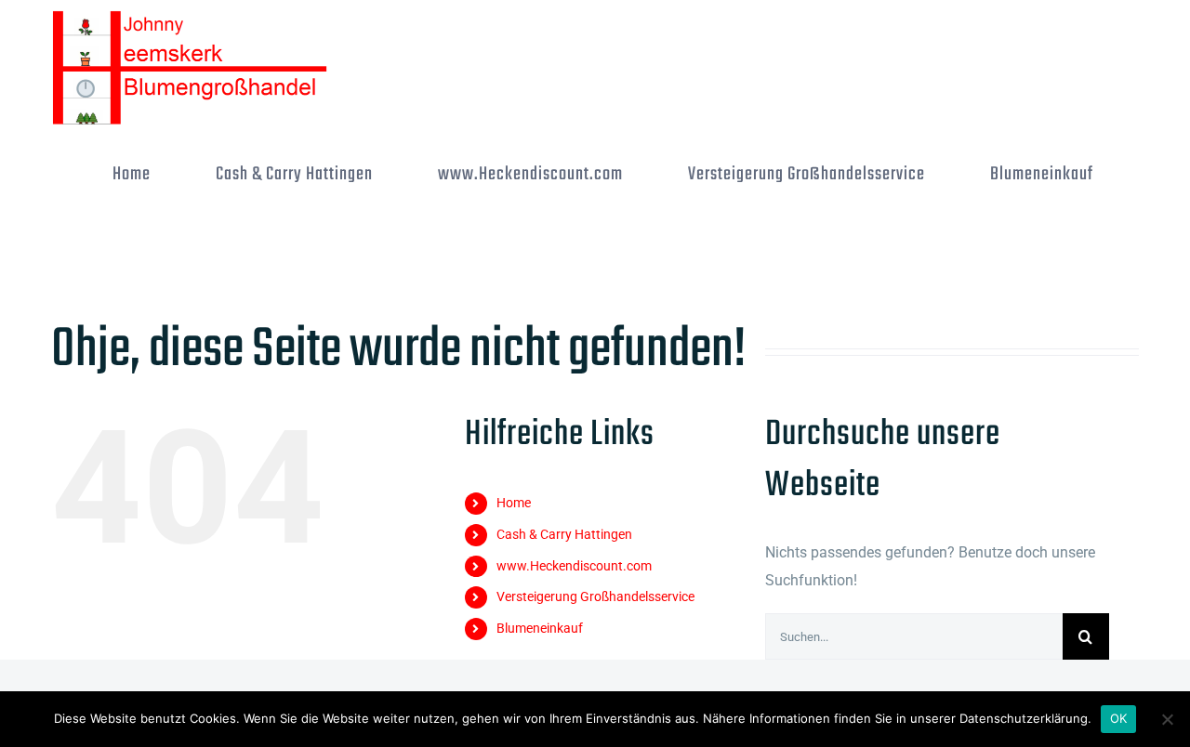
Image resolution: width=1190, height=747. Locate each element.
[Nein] (1166, 719)
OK (1119, 718)
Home (513, 502)
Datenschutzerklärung (1023, 718)
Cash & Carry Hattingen (564, 534)
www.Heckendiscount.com (574, 565)
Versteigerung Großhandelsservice (595, 596)
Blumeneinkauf (539, 628)
